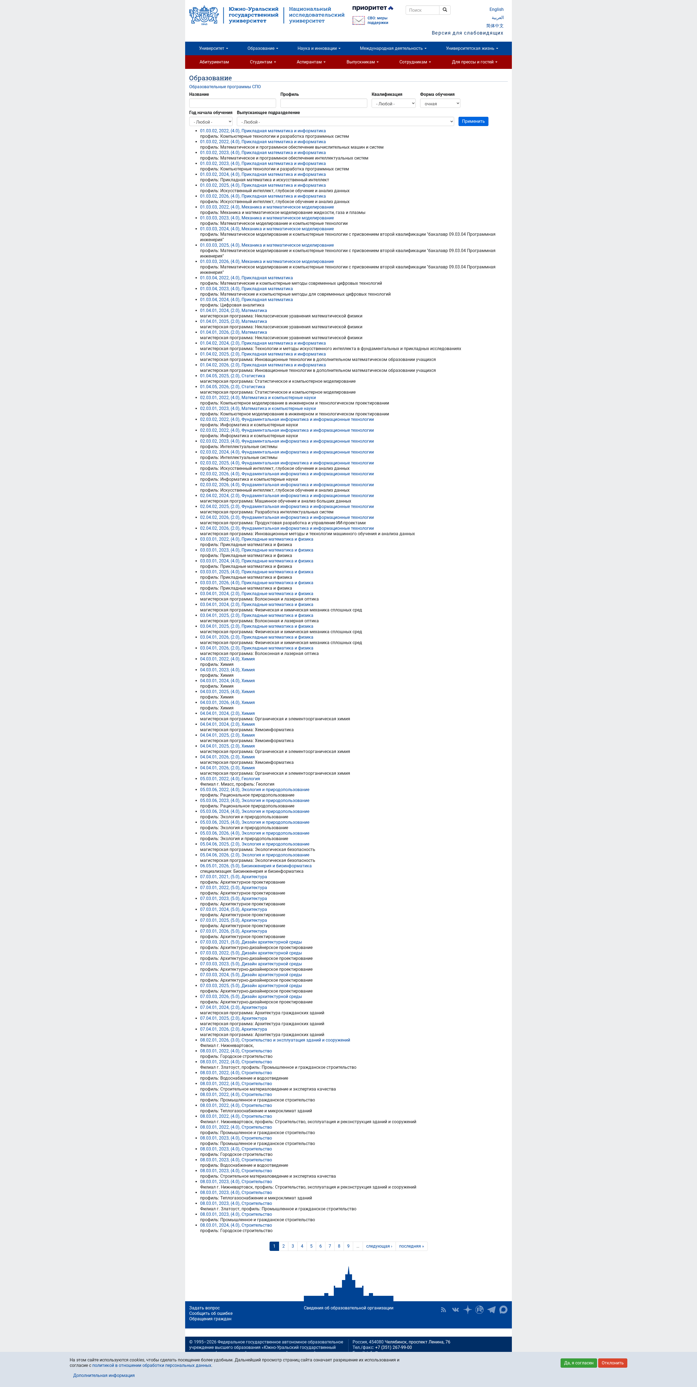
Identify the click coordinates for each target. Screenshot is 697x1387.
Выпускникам (361, 62)
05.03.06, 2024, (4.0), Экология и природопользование (254, 811)
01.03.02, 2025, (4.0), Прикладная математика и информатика (263, 185)
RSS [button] (443, 1309)
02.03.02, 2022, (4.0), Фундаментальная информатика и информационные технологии (287, 419)
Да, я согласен (579, 1362)
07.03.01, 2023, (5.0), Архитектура (233, 898)
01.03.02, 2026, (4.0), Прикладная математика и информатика (263, 196)
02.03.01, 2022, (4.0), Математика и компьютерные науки (258, 397)
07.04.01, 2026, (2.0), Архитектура (233, 1029)
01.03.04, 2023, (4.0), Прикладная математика (246, 288)
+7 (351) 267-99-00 (393, 1347)
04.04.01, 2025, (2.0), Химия (227, 735)
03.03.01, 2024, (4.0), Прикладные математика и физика (256, 561)
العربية (498, 17)
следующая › (379, 1246)
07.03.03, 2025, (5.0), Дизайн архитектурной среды (251, 985)
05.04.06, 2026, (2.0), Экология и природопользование (254, 855)
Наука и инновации (318, 48)
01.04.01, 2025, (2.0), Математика (233, 321)
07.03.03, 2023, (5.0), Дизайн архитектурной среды (251, 963)
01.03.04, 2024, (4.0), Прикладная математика (246, 299)
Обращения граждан (210, 1318)
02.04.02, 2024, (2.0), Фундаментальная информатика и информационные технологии (287, 495)
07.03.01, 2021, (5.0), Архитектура (233, 876)
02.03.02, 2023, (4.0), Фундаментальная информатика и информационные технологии (287, 441)
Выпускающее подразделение (268, 112)
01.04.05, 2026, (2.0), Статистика (232, 386)
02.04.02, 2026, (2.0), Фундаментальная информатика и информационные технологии (287, 517)
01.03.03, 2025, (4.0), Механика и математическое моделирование (267, 245)
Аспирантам (310, 62)
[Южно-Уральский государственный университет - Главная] (266, 15)
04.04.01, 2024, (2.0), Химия (227, 713)
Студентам (261, 62)
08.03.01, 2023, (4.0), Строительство (236, 1138)
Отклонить (613, 1362)
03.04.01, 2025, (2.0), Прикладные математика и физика (256, 615)
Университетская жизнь (471, 48)
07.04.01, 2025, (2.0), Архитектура (233, 1018)
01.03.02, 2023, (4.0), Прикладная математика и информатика (263, 152)
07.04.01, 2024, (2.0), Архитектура (233, 1007)
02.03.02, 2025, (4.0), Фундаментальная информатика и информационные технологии (287, 463)
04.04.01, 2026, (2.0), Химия (227, 757)
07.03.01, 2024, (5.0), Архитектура (233, 909)
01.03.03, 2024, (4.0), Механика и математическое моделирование (267, 228)
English (497, 9)
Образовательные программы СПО (225, 86)
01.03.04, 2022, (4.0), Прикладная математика (246, 277)
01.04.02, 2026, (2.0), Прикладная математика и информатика (263, 365)
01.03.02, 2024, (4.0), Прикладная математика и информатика (263, 174)
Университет (212, 48)
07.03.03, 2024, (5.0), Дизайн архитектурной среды (251, 974)
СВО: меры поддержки (378, 20)
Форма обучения (437, 94)
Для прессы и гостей (473, 62)
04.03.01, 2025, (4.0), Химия (227, 691)
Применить (473, 121)
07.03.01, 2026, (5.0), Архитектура (233, 931)
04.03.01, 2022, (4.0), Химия (227, 659)
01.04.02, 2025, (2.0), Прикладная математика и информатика (263, 354)
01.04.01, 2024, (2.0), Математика (233, 310)
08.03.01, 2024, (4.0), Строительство (236, 1225)
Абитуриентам (214, 62)
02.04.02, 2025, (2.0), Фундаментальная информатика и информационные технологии (287, 506)
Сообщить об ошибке (211, 1313)
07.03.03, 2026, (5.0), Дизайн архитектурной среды (251, 996)
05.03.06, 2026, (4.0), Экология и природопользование (254, 833)
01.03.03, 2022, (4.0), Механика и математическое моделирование (267, 207)
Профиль (289, 94)
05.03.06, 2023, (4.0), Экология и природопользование (254, 800)
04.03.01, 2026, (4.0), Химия (227, 702)
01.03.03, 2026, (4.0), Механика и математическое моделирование (267, 261)
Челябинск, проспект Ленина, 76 (417, 1342)
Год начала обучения (211, 112)
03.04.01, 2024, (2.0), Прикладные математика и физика (256, 593)
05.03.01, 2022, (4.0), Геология (230, 778)
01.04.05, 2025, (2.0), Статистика (232, 375)
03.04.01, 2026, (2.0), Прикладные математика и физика (256, 637)
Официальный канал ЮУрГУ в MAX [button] (503, 1309)
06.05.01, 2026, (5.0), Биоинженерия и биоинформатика (256, 865)
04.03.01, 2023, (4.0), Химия (227, 669)
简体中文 (495, 25)
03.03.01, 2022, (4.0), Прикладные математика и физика (256, 539)
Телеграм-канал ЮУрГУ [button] (491, 1309)
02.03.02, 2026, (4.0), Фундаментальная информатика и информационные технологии (287, 473)
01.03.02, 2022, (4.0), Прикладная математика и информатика (263, 130)
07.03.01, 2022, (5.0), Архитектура (233, 887)
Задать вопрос (204, 1308)
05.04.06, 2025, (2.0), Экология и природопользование (254, 844)
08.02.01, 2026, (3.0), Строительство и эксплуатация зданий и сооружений (275, 1040)
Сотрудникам (413, 62)
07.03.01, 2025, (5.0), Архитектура (233, 920)
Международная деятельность (392, 48)
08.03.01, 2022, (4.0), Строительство (236, 1051)
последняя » (411, 1246)
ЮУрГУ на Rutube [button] (479, 1309)
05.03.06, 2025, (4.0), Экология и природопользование (254, 822)
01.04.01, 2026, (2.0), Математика (233, 332)
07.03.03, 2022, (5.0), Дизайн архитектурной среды (251, 953)
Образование (261, 48)
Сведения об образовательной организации (348, 1308)
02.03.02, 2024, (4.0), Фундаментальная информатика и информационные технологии (287, 452)
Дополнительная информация (104, 1375)
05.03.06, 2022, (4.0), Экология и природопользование (254, 789)
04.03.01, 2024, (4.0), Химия (227, 680)
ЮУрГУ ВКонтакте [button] (455, 1309)
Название (199, 94)
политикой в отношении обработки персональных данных (151, 1365)
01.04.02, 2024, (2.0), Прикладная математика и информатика (263, 343)
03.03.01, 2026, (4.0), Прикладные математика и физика (256, 582)
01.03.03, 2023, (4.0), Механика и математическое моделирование (267, 218)
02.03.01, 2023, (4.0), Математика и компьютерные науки (258, 408)
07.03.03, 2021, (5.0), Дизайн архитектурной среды (251, 942)
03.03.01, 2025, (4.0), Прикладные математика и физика (256, 571)
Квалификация (387, 94)
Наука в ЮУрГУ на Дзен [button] (467, 1309)
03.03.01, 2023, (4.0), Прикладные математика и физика (256, 550)
